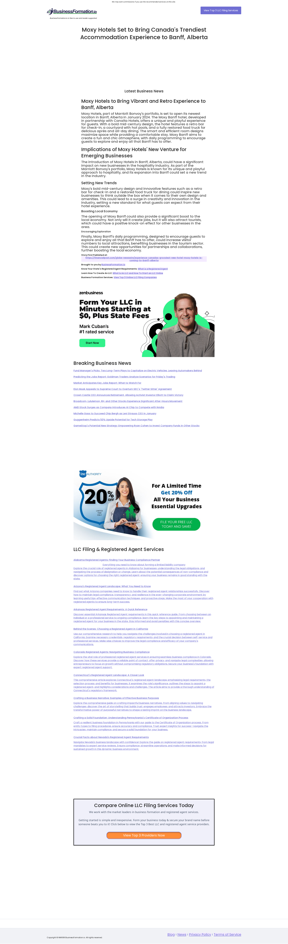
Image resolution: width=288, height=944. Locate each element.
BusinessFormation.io (113, 264)
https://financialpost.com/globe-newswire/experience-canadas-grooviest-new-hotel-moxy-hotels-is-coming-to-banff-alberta (144, 259)
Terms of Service (227, 934)
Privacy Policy (200, 934)
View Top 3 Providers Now (144, 835)
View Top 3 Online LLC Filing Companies (135, 277)
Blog (171, 934)
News (181, 934)
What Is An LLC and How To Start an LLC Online (138, 273)
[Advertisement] (144, 63)
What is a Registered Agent (153, 268)
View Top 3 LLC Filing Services (221, 10)
